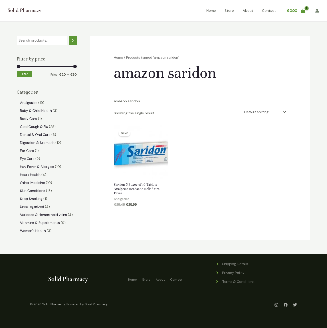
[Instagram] (276, 305)
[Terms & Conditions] (234, 281)
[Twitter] (295, 305)
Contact (269, 10)
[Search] (73, 40)
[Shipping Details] (231, 264)
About (248, 10)
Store (229, 10)
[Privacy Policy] (229, 273)
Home (211, 10)
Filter (24, 74)
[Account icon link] (317, 11)
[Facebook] (286, 305)
